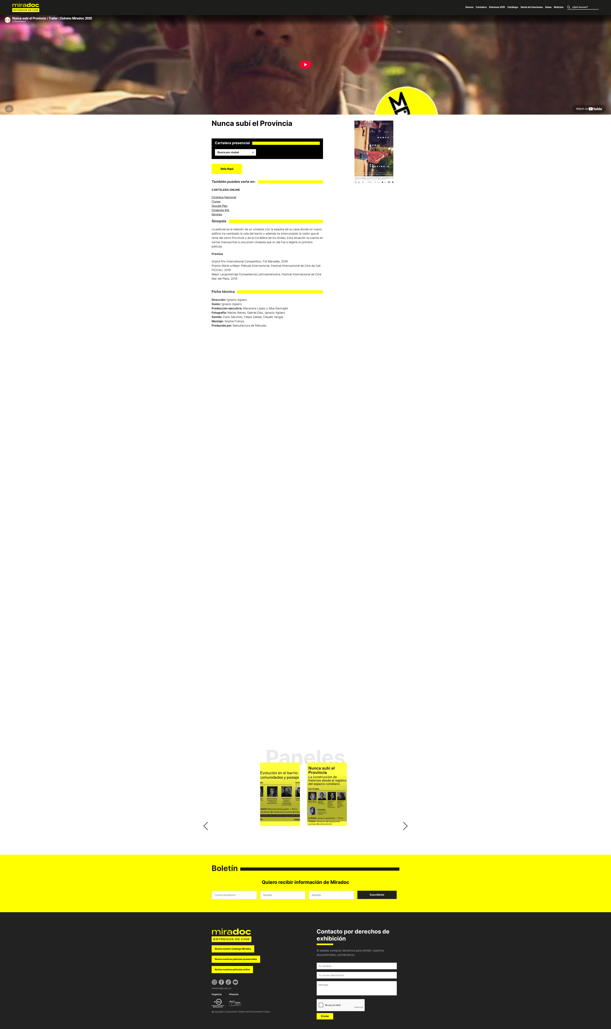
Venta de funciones (531, 7)
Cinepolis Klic (220, 210)
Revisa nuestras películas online (232, 969)
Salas (548, 7)
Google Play (220, 206)
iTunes (216, 201)
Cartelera (481, 7)
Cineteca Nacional (224, 197)
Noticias (558, 7)
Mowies (217, 214)
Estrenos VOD (497, 7)
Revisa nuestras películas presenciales (236, 959)
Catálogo (512, 7)
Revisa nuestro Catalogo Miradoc (233, 948)
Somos (469, 7)
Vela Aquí (226, 168)
